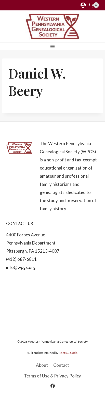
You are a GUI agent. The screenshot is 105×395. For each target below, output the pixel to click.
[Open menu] (52, 46)
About (42, 365)
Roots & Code (68, 353)
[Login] (83, 5)
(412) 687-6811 (21, 259)
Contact (61, 365)
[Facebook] (52, 385)
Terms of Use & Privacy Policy (52, 375)
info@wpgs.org (21, 267)
